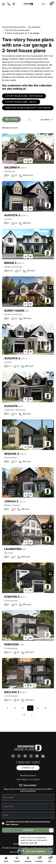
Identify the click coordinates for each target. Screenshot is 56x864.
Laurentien (12, 549)
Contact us (28, 768)
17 (24, 715)
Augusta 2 (12, 358)
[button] (50, 150)
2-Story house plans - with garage (24, 96)
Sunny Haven (14, 310)
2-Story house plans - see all (21, 102)
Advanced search (28, 775)
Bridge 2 (10, 263)
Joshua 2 (11, 501)
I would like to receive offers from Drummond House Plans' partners (28, 823)
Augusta (11, 406)
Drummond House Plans (13, 27)
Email (6, 815)
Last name (8, 806)
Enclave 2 (11, 692)
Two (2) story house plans (17, 30)
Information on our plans (28, 779)
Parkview (11, 644)
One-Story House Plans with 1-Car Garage (27, 108)
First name (8, 797)
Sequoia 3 (11, 453)
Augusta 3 (12, 215)
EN (43, 4)
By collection (34, 27)
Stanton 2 (12, 596)
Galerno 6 (12, 167)
